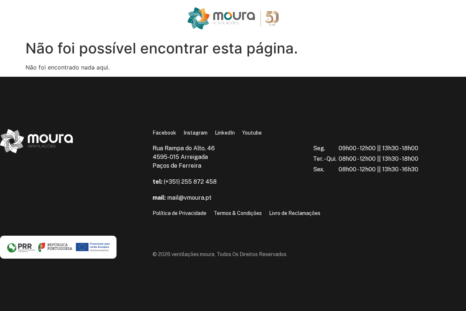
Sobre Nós (58, 12)
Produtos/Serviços (108, 12)
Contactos (52, 23)
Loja (21, 23)
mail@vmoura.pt (182, 197)
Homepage (21, 12)
